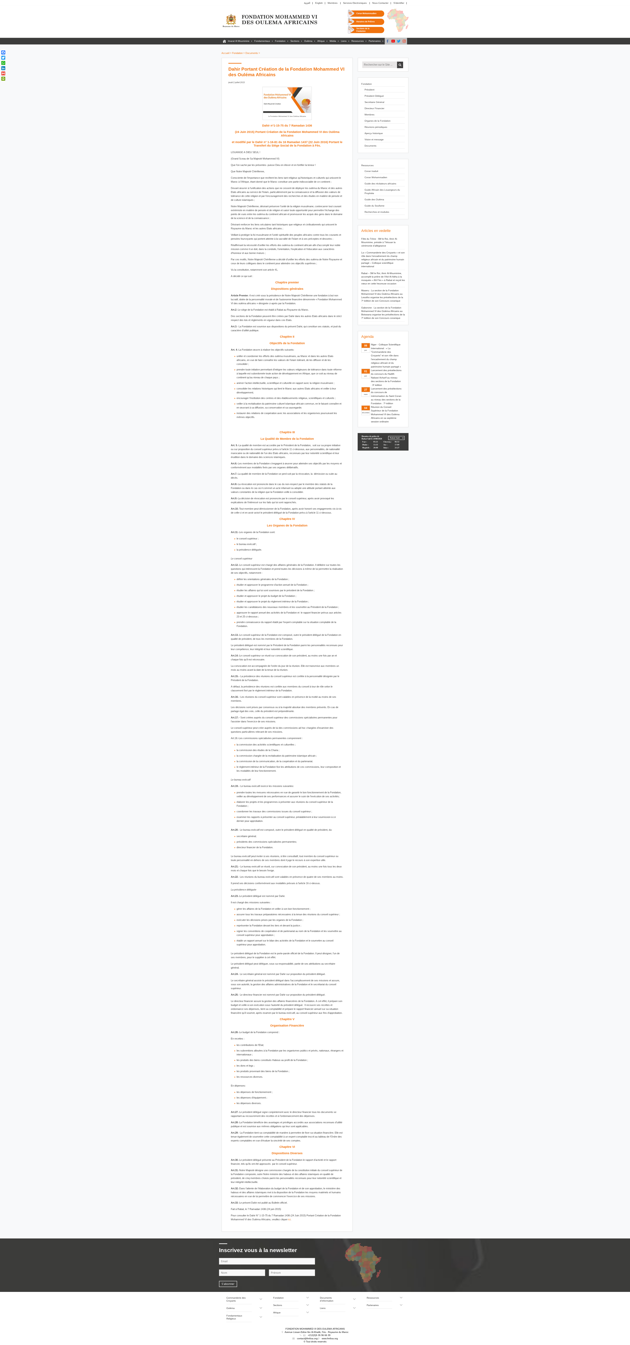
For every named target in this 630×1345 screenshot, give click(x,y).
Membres (332, 3)
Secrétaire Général (374, 102)
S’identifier (398, 3)
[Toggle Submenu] (261, 1300)
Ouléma (308, 41)
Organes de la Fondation (377, 120)
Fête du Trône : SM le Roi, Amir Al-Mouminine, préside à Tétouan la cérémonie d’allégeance (379, 242)
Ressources (357, 41)
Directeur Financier (374, 108)
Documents (251, 53)
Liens (343, 41)
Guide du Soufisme (374, 205)
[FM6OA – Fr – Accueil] (224, 41)
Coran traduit (371, 171)
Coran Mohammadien (366, 13)
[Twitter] (398, 41)
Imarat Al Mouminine (238, 41)
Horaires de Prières (365, 21)
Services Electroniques (355, 3)
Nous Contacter (380, 3)
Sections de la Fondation (362, 30)
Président (369, 89)
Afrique (321, 41)
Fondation (280, 41)
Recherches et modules (377, 212)
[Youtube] (393, 41)
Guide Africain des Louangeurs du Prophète (382, 191)
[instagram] (404, 41)
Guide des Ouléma (374, 199)
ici (289, 1219)
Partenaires (375, 41)
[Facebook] (387, 41)
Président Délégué (374, 96)
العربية (307, 3)
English (319, 3)
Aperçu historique (374, 133)
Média (333, 41)
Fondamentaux (262, 41)
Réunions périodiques (376, 127)
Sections (294, 41)
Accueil (225, 53)
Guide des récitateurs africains (380, 183)
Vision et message (374, 139)
